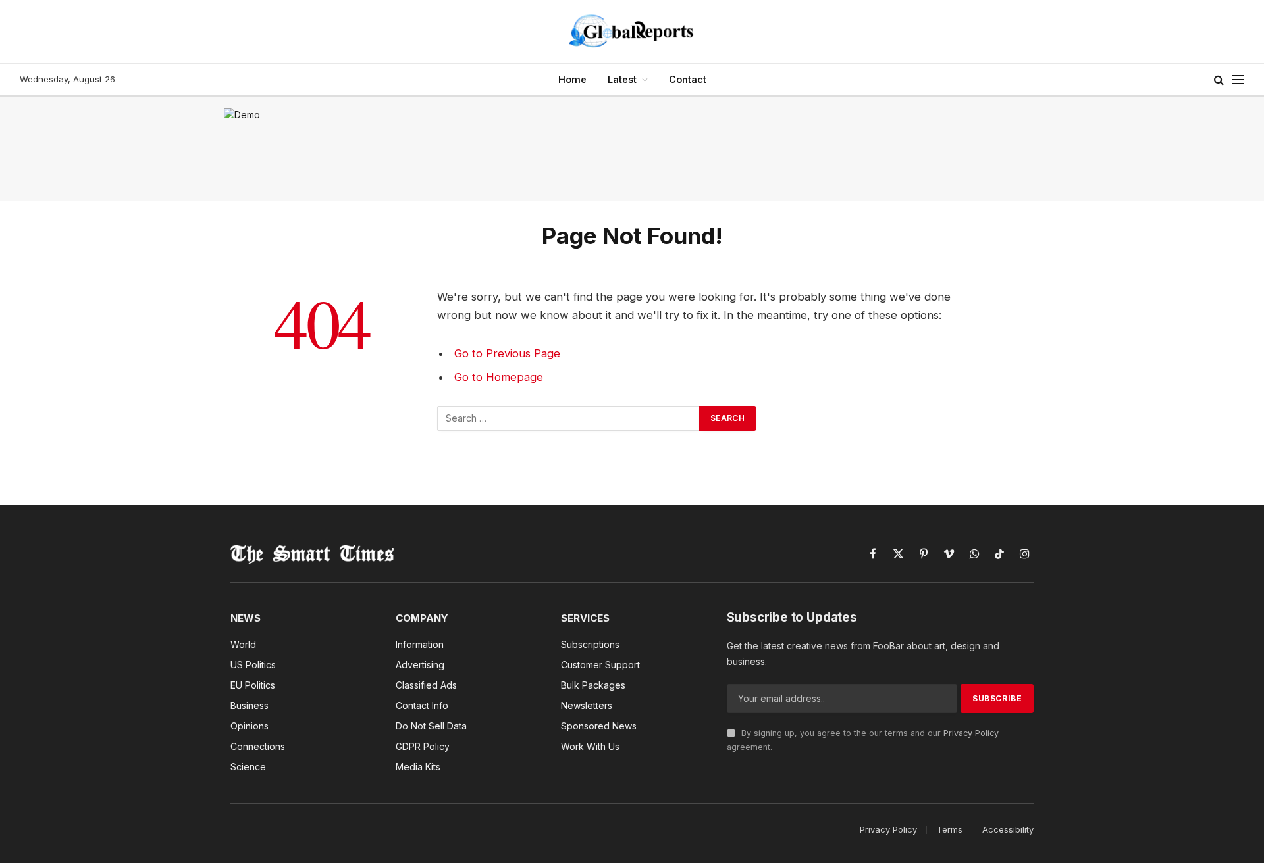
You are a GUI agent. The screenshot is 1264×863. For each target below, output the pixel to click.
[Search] (1218, 80)
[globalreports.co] (632, 31)
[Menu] (1238, 80)
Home (572, 79)
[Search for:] (568, 418)
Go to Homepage (498, 376)
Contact (687, 79)
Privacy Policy (971, 733)
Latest (622, 79)
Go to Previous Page (507, 353)
